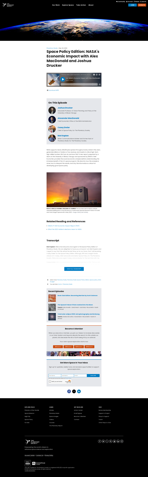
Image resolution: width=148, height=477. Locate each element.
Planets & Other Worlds (32, 410)
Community (121, 1)
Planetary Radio (52, 48)
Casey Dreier (64, 127)
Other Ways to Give (105, 422)
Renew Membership (105, 410)
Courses (51, 422)
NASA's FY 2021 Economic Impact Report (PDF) (63, 226)
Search (144, 1)
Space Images (53, 416)
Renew (137, 1)
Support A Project (104, 413)
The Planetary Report (56, 426)
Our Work (56, 5)
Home (60, 284)
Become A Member (80, 416)
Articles (51, 410)
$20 (79, 347)
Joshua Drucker (65, 108)
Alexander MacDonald (68, 118)
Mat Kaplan (63, 135)
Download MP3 (53, 90)
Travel (100, 419)
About (91, 5)
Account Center (30, 455)
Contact (76, 419)
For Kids (27, 422)
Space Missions (29, 413)
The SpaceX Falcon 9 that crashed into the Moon (75, 305)
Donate (142, 5)
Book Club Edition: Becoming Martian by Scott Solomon (78, 295)
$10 (68, 347)
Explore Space (68, 5)
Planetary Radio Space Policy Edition (78, 280)
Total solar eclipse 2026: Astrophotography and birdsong (78, 314)
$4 (58, 347)
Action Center (78, 410)
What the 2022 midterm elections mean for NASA (64, 229)
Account (130, 1)
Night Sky (27, 416)
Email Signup (78, 413)
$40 (89, 347)
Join (132, 5)
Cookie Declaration (30, 470)
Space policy (94, 280)
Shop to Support (104, 416)
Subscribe (93, 375)
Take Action (81, 5)
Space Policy (29, 419)
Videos (51, 419)
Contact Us (39, 455)
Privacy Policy (68, 378)
